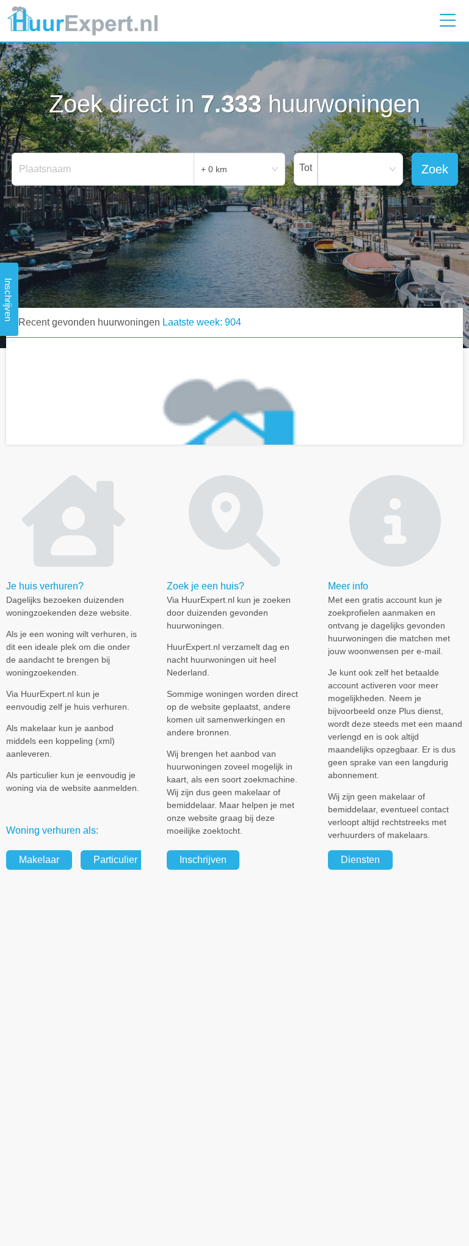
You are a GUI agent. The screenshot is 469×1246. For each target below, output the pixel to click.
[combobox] (103, 169)
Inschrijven (203, 859)
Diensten (360, 859)
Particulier (115, 859)
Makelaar (39, 859)
